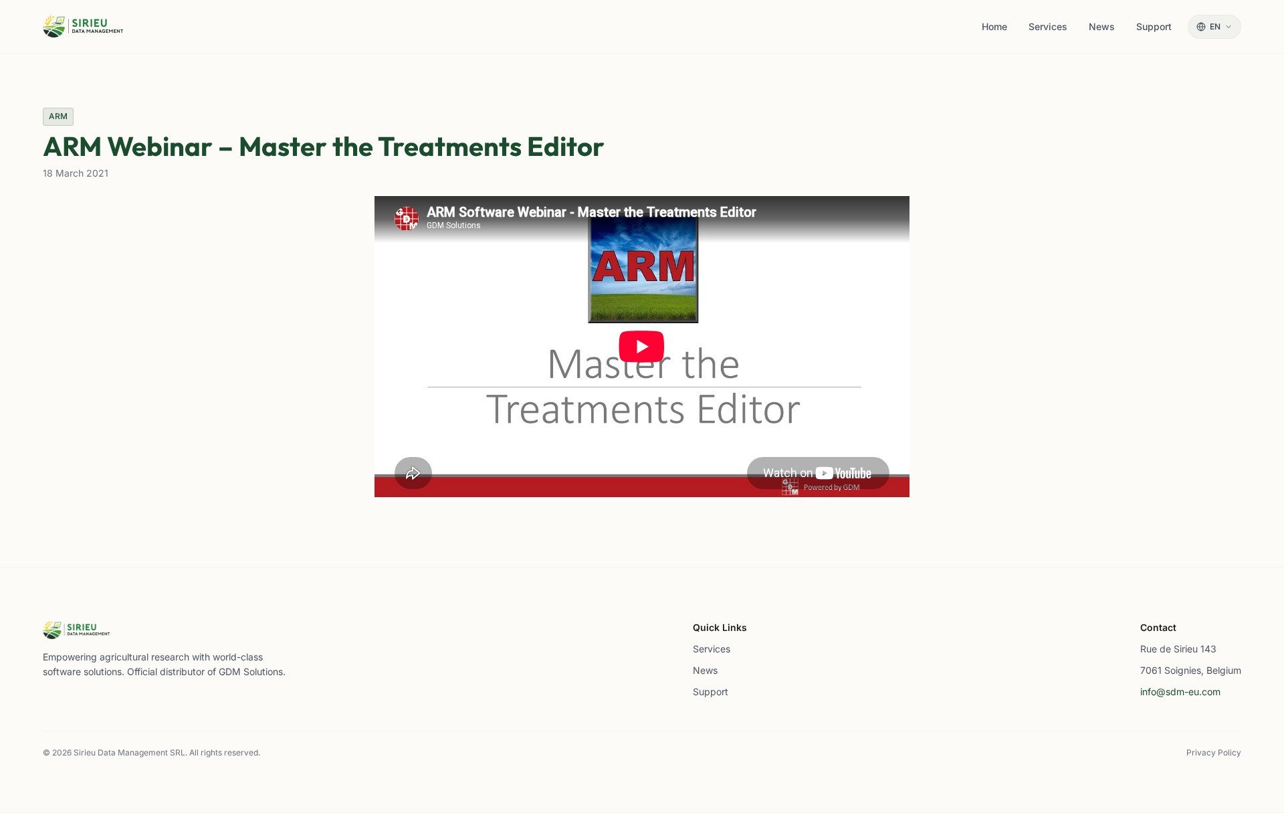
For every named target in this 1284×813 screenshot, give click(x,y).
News (705, 670)
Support (710, 691)
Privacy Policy (1213, 752)
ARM (58, 116)
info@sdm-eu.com (1180, 691)
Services (711, 648)
